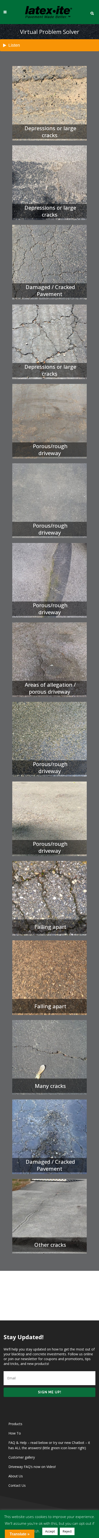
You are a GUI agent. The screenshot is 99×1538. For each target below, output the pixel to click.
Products (15, 1424)
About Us (15, 1476)
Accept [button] (50, 1531)
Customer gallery (21, 1457)
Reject (67, 1531)
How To (14, 1433)
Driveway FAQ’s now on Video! (32, 1466)
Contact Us (17, 1485)
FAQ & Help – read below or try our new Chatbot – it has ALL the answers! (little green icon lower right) (49, 1445)
